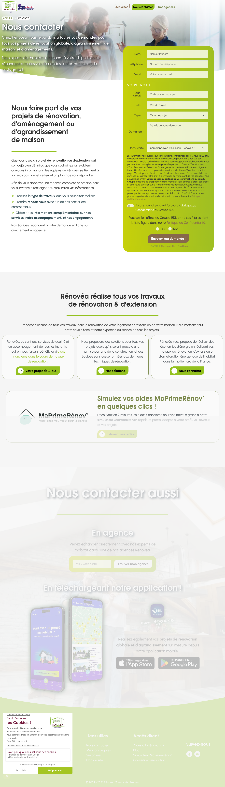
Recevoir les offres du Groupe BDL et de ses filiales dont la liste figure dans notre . (168, 220)
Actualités (121, 7)
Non (175, 229)
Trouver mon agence (133, 564)
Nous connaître (190, 371)
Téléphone (135, 64)
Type (137, 115)
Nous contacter (143, 7)
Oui (163, 229)
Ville (138, 105)
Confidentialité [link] (168, 246)
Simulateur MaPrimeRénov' (152, 755)
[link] (135, 663)
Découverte (135, 148)
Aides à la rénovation (148, 745)
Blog (136, 750)
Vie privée (93, 755)
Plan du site (94, 760)
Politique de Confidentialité (186, 223)
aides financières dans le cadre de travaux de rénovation (39, 356)
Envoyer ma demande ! (168, 239)
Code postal (137, 94)
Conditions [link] (183, 246)
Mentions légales (98, 750)
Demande (135, 131)
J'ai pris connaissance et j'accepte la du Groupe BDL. (165, 208)
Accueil (7, 18)
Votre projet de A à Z (40, 371)
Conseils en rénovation (149, 760)
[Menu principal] (219, 7)
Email (137, 74)
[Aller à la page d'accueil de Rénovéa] (9, 7)
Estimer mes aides (120, 434)
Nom (137, 54)
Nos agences (166, 7)
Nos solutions (115, 371)
